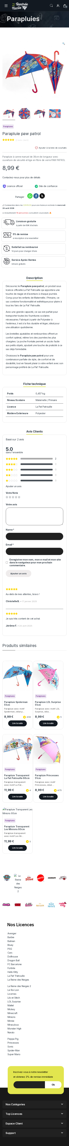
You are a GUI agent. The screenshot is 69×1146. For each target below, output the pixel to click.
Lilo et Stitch (14, 997)
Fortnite (11, 968)
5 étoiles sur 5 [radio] (19, 497)
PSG (10, 948)
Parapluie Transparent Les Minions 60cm (16, 828)
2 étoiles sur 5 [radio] (10, 497)
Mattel (11, 1005)
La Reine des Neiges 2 (19, 986)
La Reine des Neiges (18, 979)
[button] (63, 43)
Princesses (13, 1042)
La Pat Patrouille (44, 406)
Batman (11, 941)
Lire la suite (17, 723)
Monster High (14, 1028)
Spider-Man (14, 1050)
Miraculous (13, 1024)
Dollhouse (13, 956)
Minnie (11, 1020)
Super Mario (14, 1054)
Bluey (10, 945)
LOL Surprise (14, 1001)
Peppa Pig (13, 1038)
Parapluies (8, 126)
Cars (10, 952)
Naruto (11, 1032)
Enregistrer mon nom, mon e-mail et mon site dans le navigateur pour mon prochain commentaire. (35, 562)
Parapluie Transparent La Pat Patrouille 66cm (17, 776)
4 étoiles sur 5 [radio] (16, 497)
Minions (11, 1017)
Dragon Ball (13, 960)
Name (10, 529)
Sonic (10, 1046)
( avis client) (22, 140)
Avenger (12, 933)
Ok (53, 1084)
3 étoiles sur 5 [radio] (13, 497)
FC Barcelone (15, 964)
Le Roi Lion (13, 990)
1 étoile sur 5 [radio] (7, 497)
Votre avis (11, 504)
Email (10, 544)
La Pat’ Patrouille (16, 975)
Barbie (11, 937)
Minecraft (12, 1013)
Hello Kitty (13, 972)
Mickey (11, 1009)
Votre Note (12, 492)
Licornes (12, 993)
